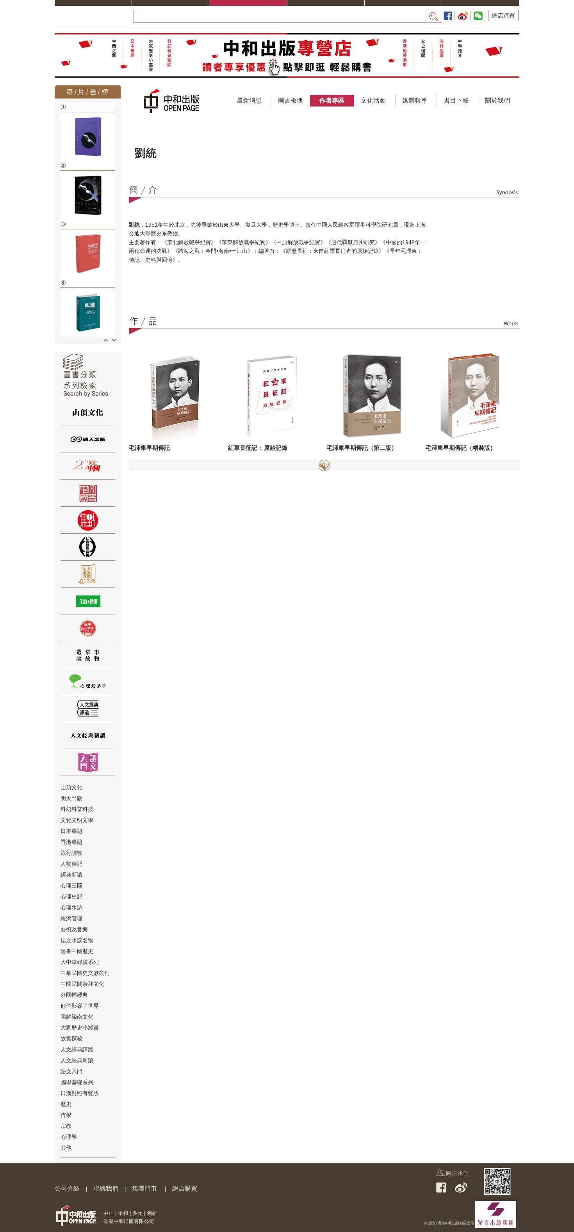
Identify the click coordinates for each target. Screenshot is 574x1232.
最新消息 (249, 100)
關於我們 (497, 100)
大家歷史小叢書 (80, 1027)
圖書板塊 (290, 100)
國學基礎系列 (77, 1082)
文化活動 (373, 100)
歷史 (66, 1104)
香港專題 (71, 842)
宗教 (66, 1126)
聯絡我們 (105, 1188)
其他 (66, 1148)
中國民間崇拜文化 (82, 984)
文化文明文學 (77, 820)
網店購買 (503, 15)
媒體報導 (414, 100)
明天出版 (71, 798)
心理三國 (71, 885)
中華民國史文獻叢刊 (85, 973)
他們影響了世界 (80, 1006)
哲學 (66, 1115)
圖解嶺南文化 (77, 1017)
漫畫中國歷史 (77, 951)
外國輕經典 (74, 995)
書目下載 (456, 100)
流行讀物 (71, 853)
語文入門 (71, 1071)
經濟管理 (71, 918)
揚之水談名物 (77, 940)
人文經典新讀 (77, 1060)
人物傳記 (71, 864)
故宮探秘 (71, 1038)
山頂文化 (71, 787)
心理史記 (71, 896)
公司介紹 (67, 1188)
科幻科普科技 (77, 809)
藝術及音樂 (74, 929)
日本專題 (71, 831)
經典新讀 (71, 875)
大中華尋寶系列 (80, 962)
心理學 (69, 1137)
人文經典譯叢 (77, 1049)
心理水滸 (71, 907)
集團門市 (144, 1188)
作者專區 (331, 100)
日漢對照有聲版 (80, 1093)
